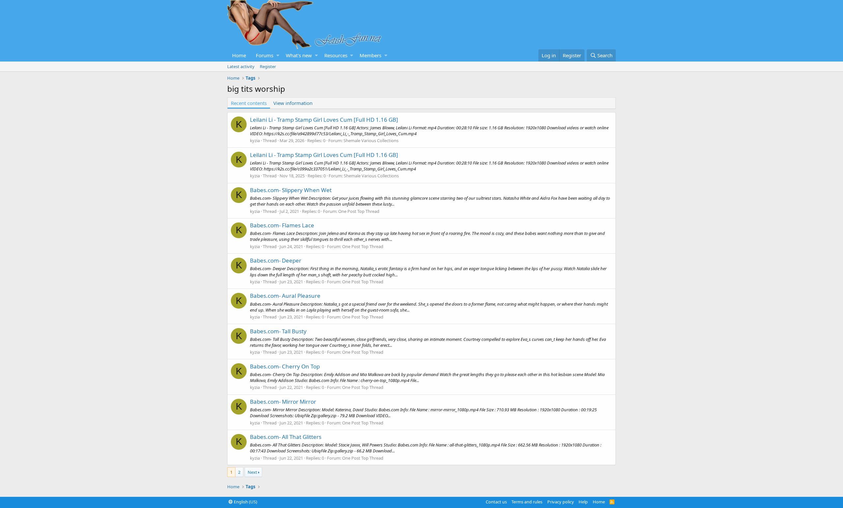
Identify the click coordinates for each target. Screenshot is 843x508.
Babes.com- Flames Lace (282, 225)
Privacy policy (560, 502)
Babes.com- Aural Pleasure (285, 295)
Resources (335, 55)
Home (239, 55)
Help (583, 502)
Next (252, 472)
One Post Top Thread (358, 211)
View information (293, 103)
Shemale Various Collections (370, 140)
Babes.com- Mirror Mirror (283, 401)
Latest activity (241, 66)
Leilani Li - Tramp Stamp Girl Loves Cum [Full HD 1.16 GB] (324, 119)
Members (370, 55)
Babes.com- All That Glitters (285, 437)
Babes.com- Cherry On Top (285, 366)
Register (268, 66)
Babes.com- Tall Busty (278, 331)
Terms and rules (526, 502)
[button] (278, 55)
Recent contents (249, 103)
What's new (299, 55)
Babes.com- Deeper (275, 260)
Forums (264, 55)
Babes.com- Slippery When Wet (291, 190)
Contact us (496, 502)
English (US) (245, 502)
